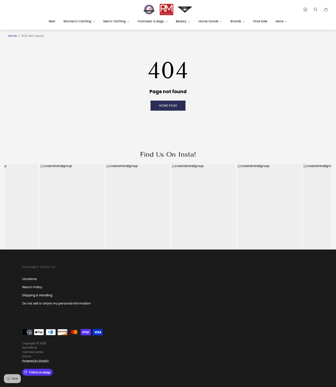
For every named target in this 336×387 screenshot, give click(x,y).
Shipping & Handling (37, 295)
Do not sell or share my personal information (56, 303)
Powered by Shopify (35, 361)
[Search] (315, 9)
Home (12, 36)
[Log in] (305, 9)
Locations (29, 279)
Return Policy (32, 287)
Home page (168, 105)
